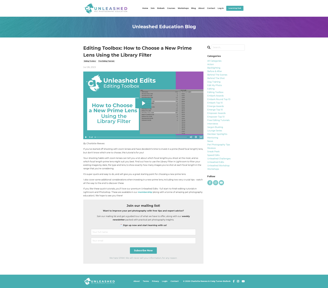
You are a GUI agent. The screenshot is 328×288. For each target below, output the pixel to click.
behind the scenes (217, 75)
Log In (221, 8)
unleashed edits (215, 162)
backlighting (213, 68)
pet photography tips (218, 144)
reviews (211, 148)
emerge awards (215, 106)
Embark (161, 8)
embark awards (215, 96)
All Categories (214, 61)
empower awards (216, 113)
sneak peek (213, 151)
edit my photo (214, 85)
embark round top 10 (218, 99)
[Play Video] (85, 137)
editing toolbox (90, 61)
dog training (214, 82)
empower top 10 (216, 117)
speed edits (213, 155)
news (210, 141)
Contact (211, 8)
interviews (212, 123)
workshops (213, 169)
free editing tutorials (106, 61)
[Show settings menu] (195, 137)
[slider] (141, 137)
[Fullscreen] (201, 137)
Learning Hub (235, 8)
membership (145, 192)
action (210, 64)
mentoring (212, 137)
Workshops (183, 8)
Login (164, 281)
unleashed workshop (218, 165)
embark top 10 (215, 103)
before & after (214, 71)
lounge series (214, 130)
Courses (171, 8)
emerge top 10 (215, 109)
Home (145, 8)
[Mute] (190, 137)
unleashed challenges (218, 158)
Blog (193, 8)
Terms (146, 281)
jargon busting (215, 127)
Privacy (155, 281)
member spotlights (217, 134)
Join (153, 8)
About (201, 8)
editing (211, 89)
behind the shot (216, 78)
